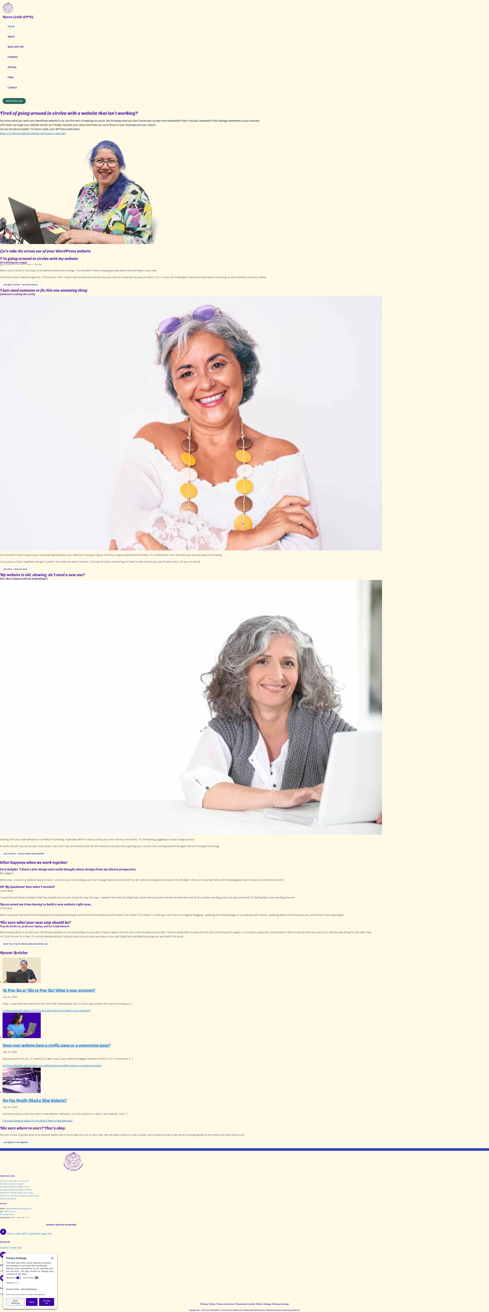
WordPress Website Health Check (14, 1187)
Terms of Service (225, 1304)
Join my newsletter (8, 1199)
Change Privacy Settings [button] (276, 1304)
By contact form (7, 1214)
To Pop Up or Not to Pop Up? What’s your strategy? (49, 990)
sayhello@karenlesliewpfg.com (18, 1208)
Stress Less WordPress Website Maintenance (19, 1196)
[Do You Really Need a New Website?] (22, 1092)
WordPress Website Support (12, 1184)
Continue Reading (47, 1010)
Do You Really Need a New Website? (35, 1100)
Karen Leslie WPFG (18, 17)
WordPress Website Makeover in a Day (16, 1193)
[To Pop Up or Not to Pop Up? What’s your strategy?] (22, 982)
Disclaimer (241, 1304)
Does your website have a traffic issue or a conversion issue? (57, 1045)
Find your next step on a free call (14, 1181)
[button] (14, 101)
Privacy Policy (207, 1304)
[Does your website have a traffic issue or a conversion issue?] (22, 1037)
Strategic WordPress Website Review (16, 1190)
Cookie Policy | (255, 1304)
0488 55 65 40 (9, 1211)
